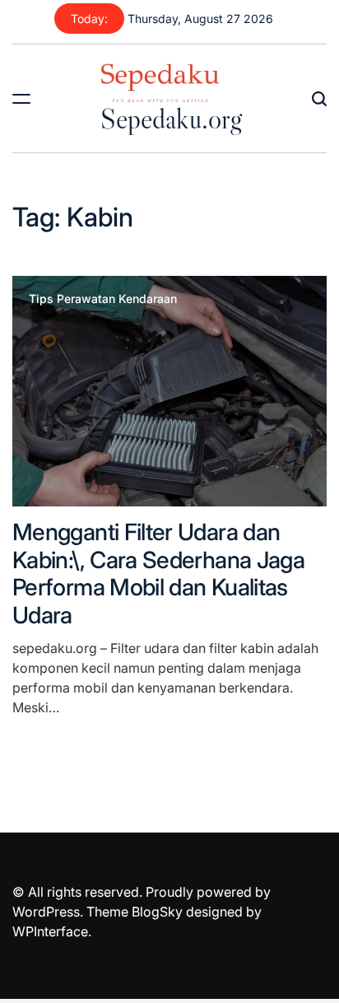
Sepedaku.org (171, 119)
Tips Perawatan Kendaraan (103, 299)
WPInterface (50, 931)
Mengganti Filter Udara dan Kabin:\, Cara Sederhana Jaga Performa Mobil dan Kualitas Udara (158, 573)
